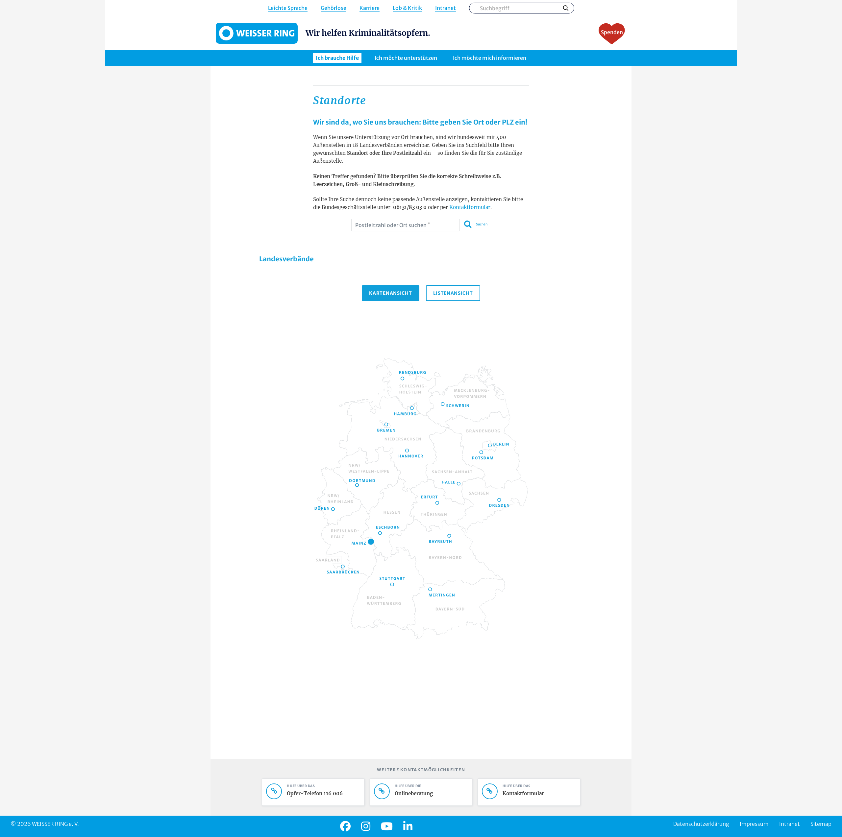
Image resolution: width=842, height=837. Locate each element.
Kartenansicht (390, 293)
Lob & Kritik (407, 8)
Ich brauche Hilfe (337, 58)
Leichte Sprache (288, 8)
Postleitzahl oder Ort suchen (392, 224)
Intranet (445, 8)
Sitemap (820, 824)
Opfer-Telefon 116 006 (315, 793)
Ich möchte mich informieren (489, 58)
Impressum (754, 824)
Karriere (369, 8)
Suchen (565, 8)
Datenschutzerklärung (701, 824)
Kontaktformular (469, 207)
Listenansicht (453, 293)
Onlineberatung (414, 793)
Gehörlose (333, 8)
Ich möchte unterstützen (406, 58)
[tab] (390, 293)
